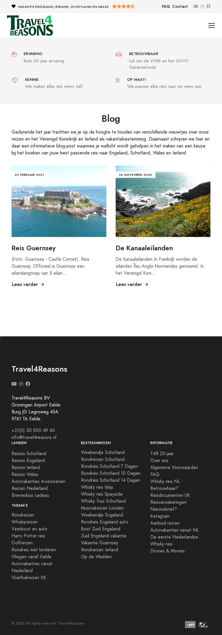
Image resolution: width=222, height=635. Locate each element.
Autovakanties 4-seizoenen (38, 481)
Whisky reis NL (165, 481)
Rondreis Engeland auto (104, 522)
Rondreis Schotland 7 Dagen (109, 466)
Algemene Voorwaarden (174, 467)
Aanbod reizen (165, 523)
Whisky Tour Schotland (103, 501)
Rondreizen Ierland (99, 550)
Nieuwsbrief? (163, 509)
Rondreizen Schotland (103, 459)
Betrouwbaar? (164, 488)
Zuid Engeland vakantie (104, 536)
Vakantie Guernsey (99, 543)
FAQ (166, 6)
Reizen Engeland (28, 460)
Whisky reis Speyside (102, 494)
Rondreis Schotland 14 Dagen (110, 480)
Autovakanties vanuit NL (174, 530)
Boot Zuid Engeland (100, 529)
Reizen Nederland (30, 488)
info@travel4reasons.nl (34, 437)
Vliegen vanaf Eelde (31, 557)
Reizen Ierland (26, 467)
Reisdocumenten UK (170, 495)
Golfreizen (22, 543)
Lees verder (25, 284)
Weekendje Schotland (103, 452)
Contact (180, 6)
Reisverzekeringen (168, 502)
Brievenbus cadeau (30, 495)
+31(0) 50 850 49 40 (33, 430)
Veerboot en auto (29, 529)
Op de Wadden (96, 557)
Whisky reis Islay (97, 487)
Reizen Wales (25, 474)
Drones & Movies (167, 551)
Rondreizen (23, 515)
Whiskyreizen (25, 522)
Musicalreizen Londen (102, 508)
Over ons (159, 460)
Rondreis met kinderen (34, 550)
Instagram (159, 516)
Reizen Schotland (29, 453)
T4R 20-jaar (162, 453)
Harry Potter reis (28, 536)
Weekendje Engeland (102, 515)
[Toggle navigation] (211, 25)
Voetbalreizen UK (29, 577)
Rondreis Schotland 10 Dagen (110, 473)
